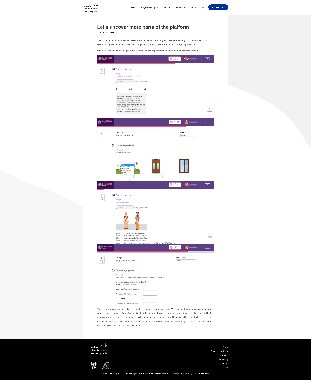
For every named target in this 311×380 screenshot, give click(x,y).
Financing (223, 359)
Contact (224, 363)
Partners (224, 355)
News (225, 347)
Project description (219, 351)
